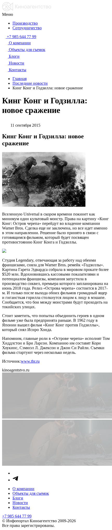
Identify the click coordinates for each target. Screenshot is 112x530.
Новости (20, 502)
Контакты (21, 507)
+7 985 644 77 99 (17, 516)
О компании (23, 488)
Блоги (18, 498)
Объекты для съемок (31, 493)
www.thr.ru (30, 361)
